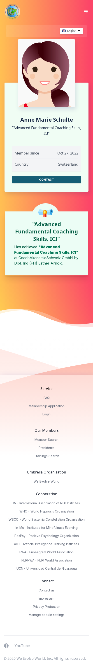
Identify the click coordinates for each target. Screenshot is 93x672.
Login (46, 414)
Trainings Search (46, 456)
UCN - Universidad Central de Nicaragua (46, 568)
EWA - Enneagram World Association (46, 552)
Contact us (46, 590)
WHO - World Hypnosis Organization (46, 511)
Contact (46, 179)
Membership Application (47, 406)
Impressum (46, 598)
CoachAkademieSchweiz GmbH (46, 257)
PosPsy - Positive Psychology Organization (46, 536)
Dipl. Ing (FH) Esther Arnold (38, 263)
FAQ (47, 398)
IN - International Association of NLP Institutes (46, 503)
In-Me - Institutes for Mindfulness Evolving (47, 528)
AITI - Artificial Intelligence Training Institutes (46, 544)
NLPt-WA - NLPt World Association (46, 560)
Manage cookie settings (47, 615)
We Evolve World (46, 481)
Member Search (46, 439)
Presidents (46, 448)
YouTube (22, 645)
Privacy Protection (46, 606)
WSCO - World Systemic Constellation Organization (47, 519)
